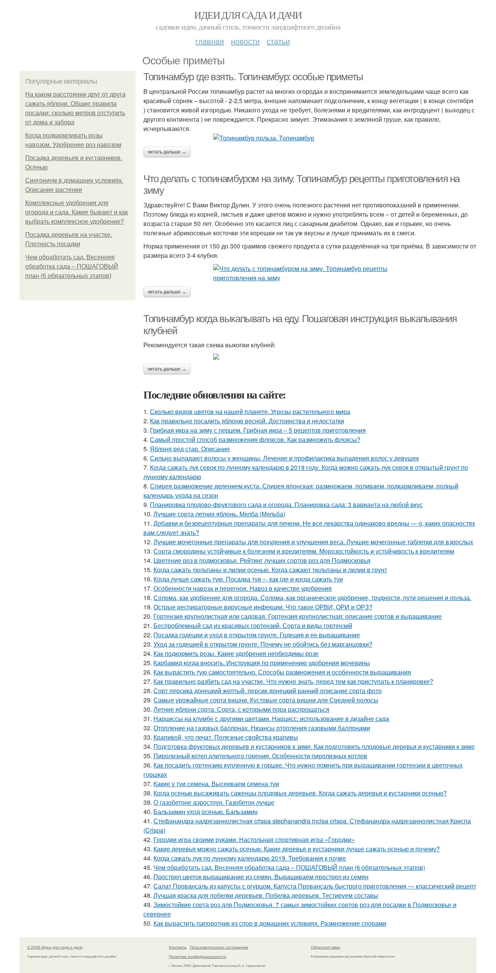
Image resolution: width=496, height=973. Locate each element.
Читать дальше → (167, 152)
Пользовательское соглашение (219, 947)
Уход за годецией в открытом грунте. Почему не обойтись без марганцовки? (262, 644)
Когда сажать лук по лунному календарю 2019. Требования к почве (249, 858)
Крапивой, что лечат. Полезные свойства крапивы (225, 737)
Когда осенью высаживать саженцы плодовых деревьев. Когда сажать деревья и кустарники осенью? (300, 792)
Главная (209, 41)
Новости (245, 41)
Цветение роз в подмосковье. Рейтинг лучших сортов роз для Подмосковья (261, 560)
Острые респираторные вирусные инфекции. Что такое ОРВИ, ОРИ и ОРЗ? (262, 606)
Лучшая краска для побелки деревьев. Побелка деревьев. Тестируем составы (265, 895)
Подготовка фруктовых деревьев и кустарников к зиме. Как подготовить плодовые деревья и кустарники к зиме (314, 746)
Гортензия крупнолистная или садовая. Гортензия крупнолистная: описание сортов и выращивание (297, 616)
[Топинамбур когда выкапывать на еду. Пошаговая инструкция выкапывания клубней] (310, 357)
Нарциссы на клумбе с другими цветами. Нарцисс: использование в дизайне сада (271, 718)
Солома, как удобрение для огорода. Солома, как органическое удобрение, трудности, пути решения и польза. (312, 597)
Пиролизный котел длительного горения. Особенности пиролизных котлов (260, 755)
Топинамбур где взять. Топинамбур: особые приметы (253, 77)
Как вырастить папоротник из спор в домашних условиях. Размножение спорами (269, 923)
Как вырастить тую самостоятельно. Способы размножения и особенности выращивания (282, 672)
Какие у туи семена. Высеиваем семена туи (216, 783)
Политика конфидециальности (197, 956)
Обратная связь (325, 947)
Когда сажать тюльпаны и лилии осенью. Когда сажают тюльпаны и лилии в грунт (270, 569)
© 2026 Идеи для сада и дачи (55, 947)
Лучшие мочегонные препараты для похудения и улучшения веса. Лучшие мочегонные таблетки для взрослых (313, 541)
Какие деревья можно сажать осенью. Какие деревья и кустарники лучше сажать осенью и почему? (296, 848)
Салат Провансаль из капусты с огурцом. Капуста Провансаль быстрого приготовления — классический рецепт (314, 886)
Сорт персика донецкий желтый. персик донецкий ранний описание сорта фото (267, 690)
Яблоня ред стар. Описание (190, 448)
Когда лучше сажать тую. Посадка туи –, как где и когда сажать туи (248, 578)
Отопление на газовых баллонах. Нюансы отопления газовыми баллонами (261, 727)
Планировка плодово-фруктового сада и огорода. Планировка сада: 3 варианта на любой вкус (286, 504)
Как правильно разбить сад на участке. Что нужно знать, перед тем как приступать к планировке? (293, 681)
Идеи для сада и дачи (247, 14)
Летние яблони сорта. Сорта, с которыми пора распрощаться (241, 709)
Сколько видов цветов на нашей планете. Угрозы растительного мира (250, 411)
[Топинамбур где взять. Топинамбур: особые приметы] (310, 138)
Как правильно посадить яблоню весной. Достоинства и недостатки (247, 420)
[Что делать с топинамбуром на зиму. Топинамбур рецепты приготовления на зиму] (310, 273)
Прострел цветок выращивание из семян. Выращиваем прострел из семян (261, 876)
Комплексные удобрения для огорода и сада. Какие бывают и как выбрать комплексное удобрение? (76, 212)
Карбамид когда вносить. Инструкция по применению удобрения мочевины (261, 662)
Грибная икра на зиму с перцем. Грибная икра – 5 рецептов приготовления (258, 430)
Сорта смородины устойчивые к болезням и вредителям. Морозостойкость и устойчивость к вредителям (303, 551)
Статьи (278, 41)
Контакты (177, 947)
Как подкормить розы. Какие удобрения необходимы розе (236, 653)
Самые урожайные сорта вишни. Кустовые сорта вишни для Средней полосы (265, 699)
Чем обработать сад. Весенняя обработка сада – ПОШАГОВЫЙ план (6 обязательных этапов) (71, 266)
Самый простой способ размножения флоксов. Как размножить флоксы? (255, 439)
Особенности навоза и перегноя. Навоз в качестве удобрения (242, 588)
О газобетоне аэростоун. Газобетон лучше (213, 802)
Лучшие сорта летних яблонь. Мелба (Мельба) (219, 513)
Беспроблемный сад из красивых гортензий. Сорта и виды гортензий (252, 625)
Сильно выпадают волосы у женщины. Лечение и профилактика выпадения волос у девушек (284, 458)
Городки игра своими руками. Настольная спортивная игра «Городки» (254, 839)
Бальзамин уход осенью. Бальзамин (205, 811)
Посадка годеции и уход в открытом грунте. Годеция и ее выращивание (256, 634)
